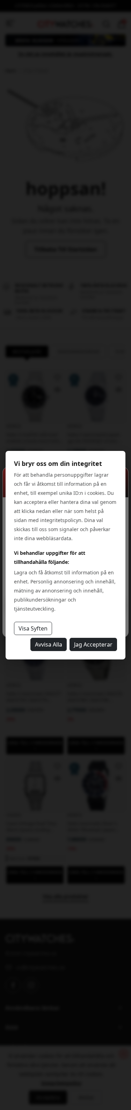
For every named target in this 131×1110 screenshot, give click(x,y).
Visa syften (33, 628)
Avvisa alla (48, 644)
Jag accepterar (93, 644)
